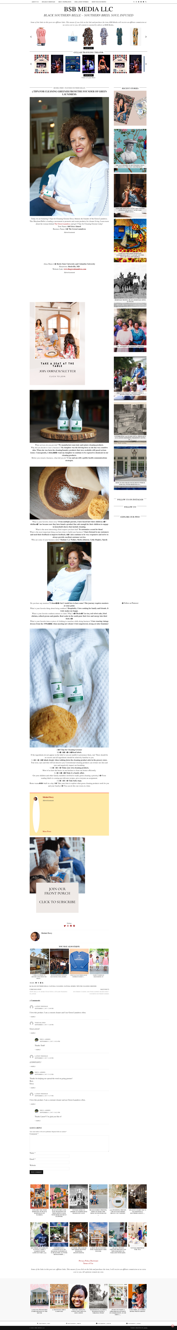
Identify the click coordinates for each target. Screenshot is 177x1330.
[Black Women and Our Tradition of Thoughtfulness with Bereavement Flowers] (59, 1196)
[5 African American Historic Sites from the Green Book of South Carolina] (39, 961)
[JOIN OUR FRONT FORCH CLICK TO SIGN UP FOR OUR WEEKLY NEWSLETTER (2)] (57, 343)
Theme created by (138, 1328)
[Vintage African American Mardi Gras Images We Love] (79, 1196)
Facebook (104, 1323)
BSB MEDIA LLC (88, 8)
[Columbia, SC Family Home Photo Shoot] (137, 1296)
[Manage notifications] (172, 1325)
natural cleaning (56, 986)
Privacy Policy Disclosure (88, 1260)
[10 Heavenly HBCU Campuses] (59, 1296)
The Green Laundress (62, 224)
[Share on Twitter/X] (38, 983)
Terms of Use (88, 1263)
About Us (35, 2)
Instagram (74, 1323)
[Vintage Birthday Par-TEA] (137, 1234)
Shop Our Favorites (99, 2)
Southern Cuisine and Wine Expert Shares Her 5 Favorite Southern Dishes (91, 991)
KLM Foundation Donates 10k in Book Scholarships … (59, 976)
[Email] (143, 2)
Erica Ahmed (45, 1039)
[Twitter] (134, 2)
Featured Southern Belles (75, 88)
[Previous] (31, 37)
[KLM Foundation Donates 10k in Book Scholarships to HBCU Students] (59, 961)
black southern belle (40, 986)
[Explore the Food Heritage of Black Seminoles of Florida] (39, 1196)
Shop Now (88, 48)
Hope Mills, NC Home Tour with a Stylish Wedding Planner (48, 991)
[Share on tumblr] (43, 983)
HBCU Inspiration (64, 2)
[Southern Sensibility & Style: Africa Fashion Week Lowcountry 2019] (39, 1234)
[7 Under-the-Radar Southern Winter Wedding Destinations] (79, 1234)
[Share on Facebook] (36, 983)
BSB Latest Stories (81, 2)
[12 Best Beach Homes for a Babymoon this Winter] (98, 1234)
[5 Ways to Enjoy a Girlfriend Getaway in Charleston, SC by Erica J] (118, 1296)
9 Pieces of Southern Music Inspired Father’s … (78, 976)
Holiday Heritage (48, 2)
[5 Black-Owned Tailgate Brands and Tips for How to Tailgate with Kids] (118, 1234)
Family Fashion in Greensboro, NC (98, 976)
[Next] (145, 37)
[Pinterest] (138, 2)
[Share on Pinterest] (41, 983)
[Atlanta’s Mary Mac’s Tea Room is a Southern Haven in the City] (137, 1196)
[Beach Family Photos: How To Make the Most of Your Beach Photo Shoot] (98, 1196)
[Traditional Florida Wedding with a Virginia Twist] (98, 1296)
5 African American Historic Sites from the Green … (39, 976)
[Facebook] (141, 2)
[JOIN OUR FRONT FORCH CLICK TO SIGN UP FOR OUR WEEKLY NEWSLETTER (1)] (57, 878)
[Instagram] (136, 2)
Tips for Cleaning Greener (86, 986)
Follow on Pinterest (130, 603)
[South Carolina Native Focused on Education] (79, 1296)
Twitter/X (44, 1323)
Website (33, 1165)
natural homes (70, 986)
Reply (33, 1017)
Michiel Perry (58, 88)
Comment (34, 1134)
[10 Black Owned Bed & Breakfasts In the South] (39, 1296)
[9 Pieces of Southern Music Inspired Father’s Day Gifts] (79, 961)
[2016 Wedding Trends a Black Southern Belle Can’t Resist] (118, 1196)
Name (32, 1153)
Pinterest (134, 1323)
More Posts (47, 831)
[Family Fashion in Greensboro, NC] (99, 961)
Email (33, 1159)
